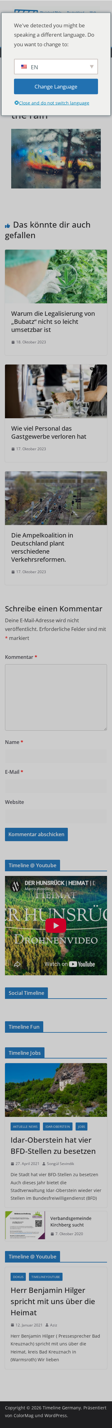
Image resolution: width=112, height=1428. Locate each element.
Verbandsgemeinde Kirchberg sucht (70, 1221)
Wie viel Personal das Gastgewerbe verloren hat (48, 432)
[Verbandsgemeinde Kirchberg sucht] (25, 1226)
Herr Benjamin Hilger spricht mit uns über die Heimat (53, 1301)
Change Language (56, 86)
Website (14, 802)
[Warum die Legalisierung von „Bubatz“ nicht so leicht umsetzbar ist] (56, 254)
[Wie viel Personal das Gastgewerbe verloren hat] (56, 368)
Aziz (53, 1325)
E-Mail (14, 771)
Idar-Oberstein (57, 1126)
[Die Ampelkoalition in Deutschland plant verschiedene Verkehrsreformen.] (56, 475)
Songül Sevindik (60, 1163)
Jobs (81, 1126)
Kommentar (21, 657)
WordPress (55, 1415)
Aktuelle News (25, 1126)
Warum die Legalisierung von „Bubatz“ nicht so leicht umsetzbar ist (53, 321)
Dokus (18, 1277)
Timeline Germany (62, 1408)
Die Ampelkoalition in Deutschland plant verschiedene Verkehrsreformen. (42, 547)
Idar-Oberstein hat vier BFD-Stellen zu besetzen (53, 1145)
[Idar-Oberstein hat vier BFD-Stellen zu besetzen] (56, 1090)
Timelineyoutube (45, 1277)
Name (14, 742)
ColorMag (24, 1415)
